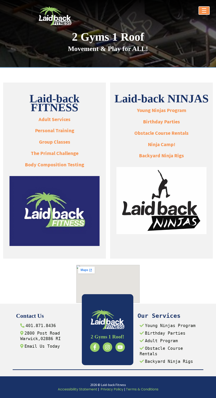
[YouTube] (120, 347)
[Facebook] (95, 347)
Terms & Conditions (142, 389)
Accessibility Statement (77, 389)
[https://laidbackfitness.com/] (55, 15)
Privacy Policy (112, 389)
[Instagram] (107, 347)
